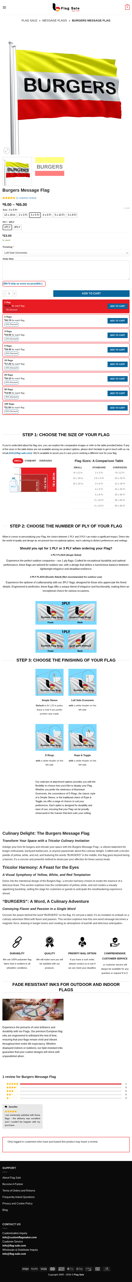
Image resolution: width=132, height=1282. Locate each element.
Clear (127, 208)
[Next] (123, 91)
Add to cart (91, 293)
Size (5, 210)
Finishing (8, 247)
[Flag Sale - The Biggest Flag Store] (66, 7)
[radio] (9, 215)
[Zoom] (7, 150)
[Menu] (4, 7)
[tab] (18, 460)
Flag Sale (29, 20)
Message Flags (54, 20)
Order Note (8, 259)
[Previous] (9, 91)
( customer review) (26, 198)
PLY (5, 222)
